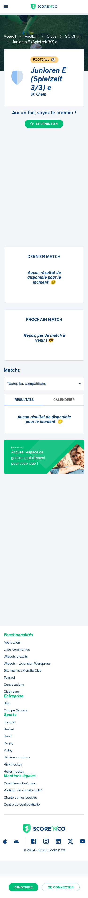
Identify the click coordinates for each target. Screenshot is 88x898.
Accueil (10, 36)
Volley (8, 750)
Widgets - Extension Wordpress (27, 663)
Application (12, 642)
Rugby (8, 743)
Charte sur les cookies (20, 797)
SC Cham (73, 36)
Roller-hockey (14, 771)
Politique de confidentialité (23, 790)
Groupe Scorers (15, 710)
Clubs (52, 36)
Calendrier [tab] (64, 399)
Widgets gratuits (16, 656)
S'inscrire (23, 887)
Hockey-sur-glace (17, 757)
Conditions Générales (20, 783)
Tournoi (9, 677)
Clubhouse (12, 691)
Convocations (14, 684)
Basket (9, 729)
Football (31, 36)
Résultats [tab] (24, 399)
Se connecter (61, 887)
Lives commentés (17, 649)
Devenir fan (47, 124)
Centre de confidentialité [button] (22, 804)
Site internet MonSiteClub (23, 670)
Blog (7, 703)
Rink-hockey (13, 764)
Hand (8, 736)
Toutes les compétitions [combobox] (26, 384)
